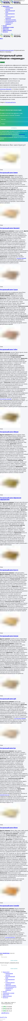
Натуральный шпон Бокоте (9, 570)
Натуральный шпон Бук (8, 748)
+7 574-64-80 (6, 1006)
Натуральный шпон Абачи (9, 827)
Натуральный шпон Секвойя (9, 906)
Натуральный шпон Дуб (8, 699)
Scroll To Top (3, 1017)
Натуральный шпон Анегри (9, 636)
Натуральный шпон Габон (8, 349)
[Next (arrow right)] (1, 1020)
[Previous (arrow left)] (0, 1020)
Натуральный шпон (8, 50)
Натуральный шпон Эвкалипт (10, 228)
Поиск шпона (14, 960)
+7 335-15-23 (6, 1011)
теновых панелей (21, 258)
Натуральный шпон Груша (9, 289)
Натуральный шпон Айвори (9, 432)
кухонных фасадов (5, 89)
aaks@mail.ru (5, 1013)
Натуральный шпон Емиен (9, 172)
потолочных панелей (5, 399)
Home (1, 50)
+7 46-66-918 (6, 1008)
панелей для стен (4, 795)
